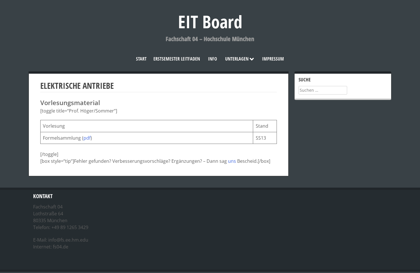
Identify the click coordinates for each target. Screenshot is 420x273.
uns (232, 161)
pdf (87, 138)
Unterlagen (237, 59)
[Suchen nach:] (323, 90)
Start (141, 59)
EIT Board (210, 21)
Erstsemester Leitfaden (176, 59)
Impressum (273, 59)
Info (212, 59)
